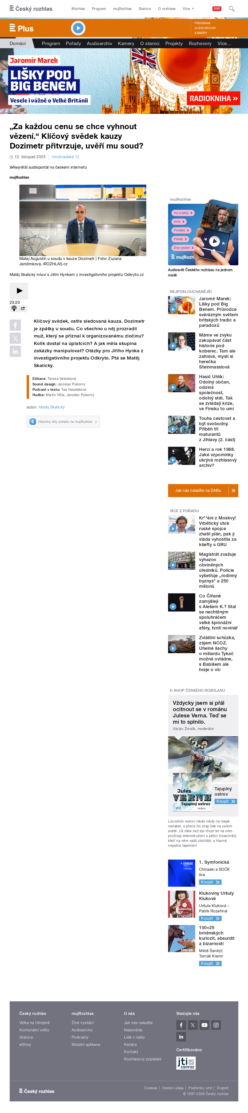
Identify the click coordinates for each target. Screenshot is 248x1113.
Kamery (201, 33)
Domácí (18, 43)
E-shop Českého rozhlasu (197, 690)
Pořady (73, 43)
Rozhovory (200, 43)
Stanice (145, 9)
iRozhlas (78, 9)
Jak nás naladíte (138, 1022)
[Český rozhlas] (31, 8)
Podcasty (80, 1037)
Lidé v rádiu (134, 1037)
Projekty (174, 43)
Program (99, 9)
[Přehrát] (19, 291)
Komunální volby (34, 1030)
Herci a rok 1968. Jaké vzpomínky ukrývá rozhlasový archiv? (218, 457)
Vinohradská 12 (65, 157)
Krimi (177, 221)
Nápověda (133, 1030)
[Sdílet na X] (15, 338)
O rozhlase (167, 9)
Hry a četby (181, 213)
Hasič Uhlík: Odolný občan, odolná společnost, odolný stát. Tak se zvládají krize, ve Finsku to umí (216, 392)
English (223, 1088)
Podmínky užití (200, 1088)
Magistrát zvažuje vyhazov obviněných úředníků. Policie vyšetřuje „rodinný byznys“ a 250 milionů (218, 570)
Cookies (150, 1088)
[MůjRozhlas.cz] (19, 178)
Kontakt (131, 1052)
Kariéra (130, 1044)
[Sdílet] (22, 308)
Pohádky (179, 230)
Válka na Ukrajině (34, 1022)
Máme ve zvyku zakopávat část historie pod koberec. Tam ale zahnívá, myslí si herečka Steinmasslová (217, 350)
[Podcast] (14, 308)
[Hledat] (231, 8)
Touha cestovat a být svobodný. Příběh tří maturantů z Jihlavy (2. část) (217, 429)
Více (225, 43)
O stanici (149, 43)
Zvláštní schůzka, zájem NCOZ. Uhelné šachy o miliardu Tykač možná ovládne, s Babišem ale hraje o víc (217, 653)
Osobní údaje (173, 1088)
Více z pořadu (184, 511)
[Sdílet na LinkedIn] (15, 351)
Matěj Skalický (52, 407)
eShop (25, 1044)
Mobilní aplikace (86, 1044)
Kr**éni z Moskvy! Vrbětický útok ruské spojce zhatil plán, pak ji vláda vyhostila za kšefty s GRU (217, 531)
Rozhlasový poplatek (142, 1059)
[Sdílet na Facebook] (15, 325)
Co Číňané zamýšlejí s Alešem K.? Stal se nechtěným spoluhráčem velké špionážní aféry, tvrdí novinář (218, 611)
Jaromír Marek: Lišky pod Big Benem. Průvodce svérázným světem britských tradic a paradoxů (218, 312)
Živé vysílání (182, 248)
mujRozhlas (122, 9)
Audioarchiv (205, 28)
